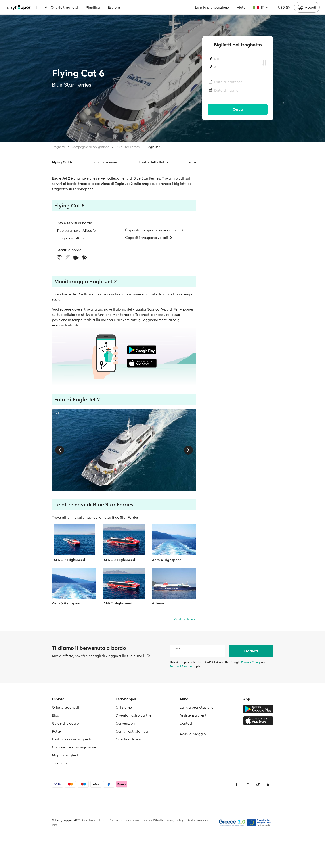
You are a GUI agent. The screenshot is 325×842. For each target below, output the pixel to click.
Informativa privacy (136, 820)
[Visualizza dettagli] (148, 656)
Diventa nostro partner (134, 715)
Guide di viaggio (65, 723)
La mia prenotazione (212, 7)
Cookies (114, 820)
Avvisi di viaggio (193, 734)
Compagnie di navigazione (90, 147)
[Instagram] (247, 784)
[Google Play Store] (258, 709)
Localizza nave (104, 162)
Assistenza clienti (193, 715)
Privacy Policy (250, 662)
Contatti (186, 723)
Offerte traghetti (64, 7)
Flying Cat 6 (62, 162)
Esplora (114, 7)
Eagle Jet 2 (154, 147)
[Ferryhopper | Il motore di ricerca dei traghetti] (18, 7)
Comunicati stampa (132, 731)
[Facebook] (236, 784)
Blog (55, 715)
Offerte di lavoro (129, 739)
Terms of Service (181, 666)
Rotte (56, 731)
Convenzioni (126, 723)
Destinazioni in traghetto (72, 739)
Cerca (238, 109)
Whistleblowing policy (168, 820)
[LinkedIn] (268, 784)
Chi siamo (124, 707)
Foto (192, 162)
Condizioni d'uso (93, 820)
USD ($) (284, 7)
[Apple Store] (258, 720)
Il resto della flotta (153, 162)
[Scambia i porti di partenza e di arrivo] (264, 63)
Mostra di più (184, 619)
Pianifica (93, 7)
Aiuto (241, 7)
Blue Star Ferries (128, 147)
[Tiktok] (258, 784)
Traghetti (58, 147)
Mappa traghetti (65, 755)
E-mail (176, 648)
